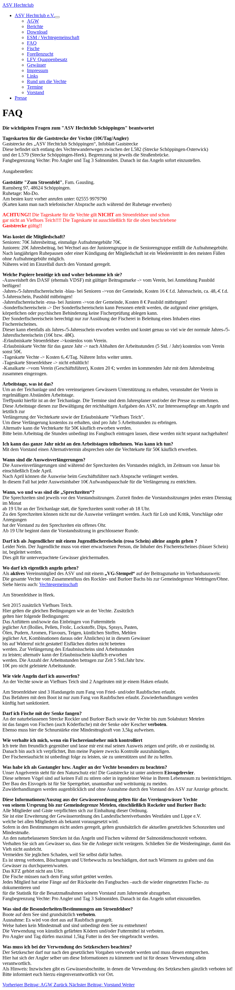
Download (37, 32)
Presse (21, 98)
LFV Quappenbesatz (47, 59)
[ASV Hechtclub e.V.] (57, 17)
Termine (35, 87)
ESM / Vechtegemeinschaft (53, 37)
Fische (33, 48)
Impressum (37, 70)
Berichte (35, 26)
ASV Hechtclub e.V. (35, 15)
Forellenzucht (40, 54)
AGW (33, 21)
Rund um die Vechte (46, 81)
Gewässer (36, 65)
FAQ (32, 43)
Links (32, 76)
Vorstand (35, 92)
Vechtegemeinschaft (58, 584)
